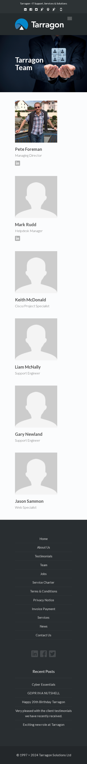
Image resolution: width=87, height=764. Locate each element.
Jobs (43, 574)
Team (43, 565)
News (44, 626)
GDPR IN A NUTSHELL (43, 693)
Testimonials (43, 556)
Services (43, 617)
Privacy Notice (43, 600)
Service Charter (43, 582)
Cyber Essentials (43, 684)
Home (43, 539)
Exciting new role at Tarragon (43, 724)
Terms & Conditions (43, 591)
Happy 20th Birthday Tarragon (43, 702)
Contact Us (43, 635)
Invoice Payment (43, 609)
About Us (43, 547)
